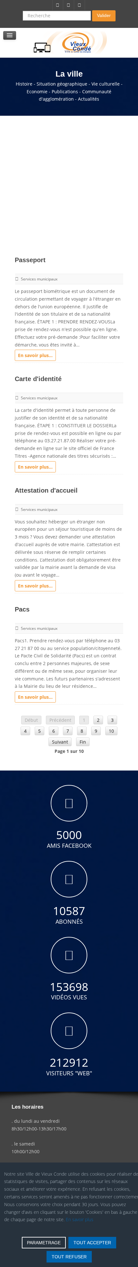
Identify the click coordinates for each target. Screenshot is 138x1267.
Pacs (22, 609)
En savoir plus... (35, 355)
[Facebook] (58, 5)
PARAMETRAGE (44, 1242)
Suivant (60, 742)
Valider (104, 15)
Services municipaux (39, 279)
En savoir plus (79, 1219)
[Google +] (79, 5)
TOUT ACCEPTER (92, 1242)
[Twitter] (69, 5)
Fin (83, 742)
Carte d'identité (38, 378)
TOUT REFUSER (69, 1256)
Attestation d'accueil (46, 490)
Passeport (30, 259)
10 (111, 731)
